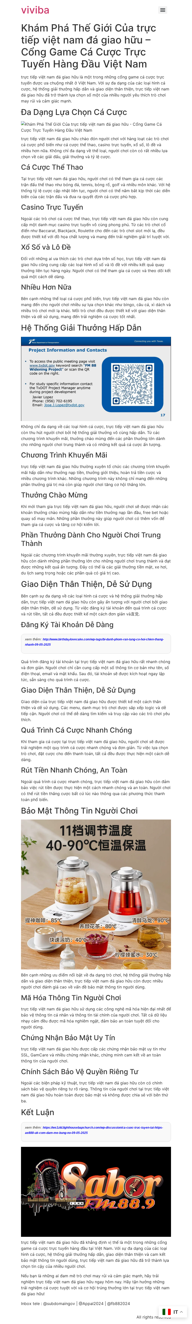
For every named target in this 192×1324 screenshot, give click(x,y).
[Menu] (162, 10)
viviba (35, 10)
